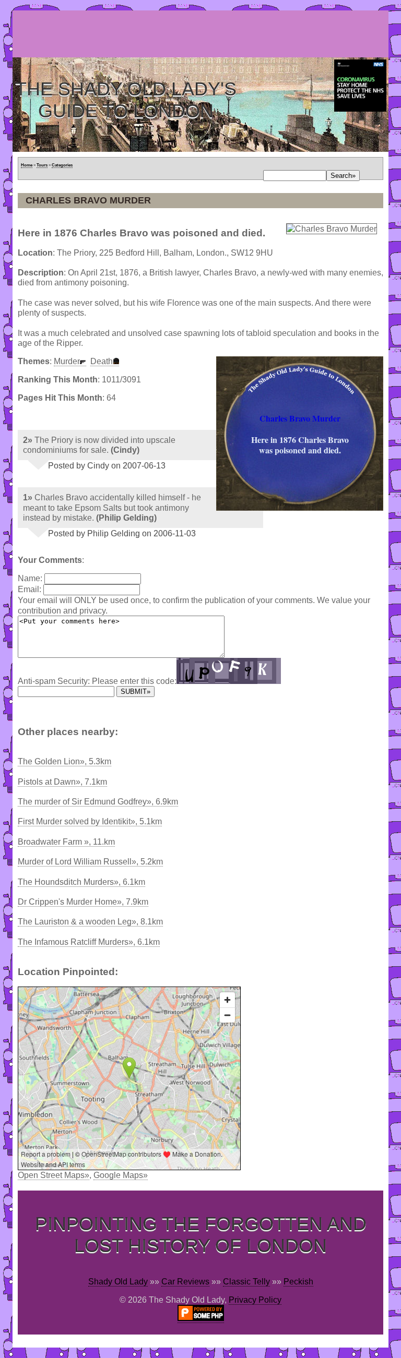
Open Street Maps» (53, 1175)
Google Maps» (120, 1175)
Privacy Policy (255, 1299)
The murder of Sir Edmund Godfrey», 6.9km (98, 801)
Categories (62, 165)
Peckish (298, 1281)
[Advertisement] (203, 33)
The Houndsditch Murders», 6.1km (81, 882)
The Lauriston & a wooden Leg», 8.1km (90, 921)
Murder (67, 361)
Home (26, 165)
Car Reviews (185, 1281)
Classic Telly (246, 1281)
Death (101, 361)
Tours (42, 165)
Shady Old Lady (118, 1281)
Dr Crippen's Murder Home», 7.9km (83, 901)
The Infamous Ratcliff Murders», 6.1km (89, 942)
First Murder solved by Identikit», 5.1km (90, 821)
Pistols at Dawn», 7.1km (62, 781)
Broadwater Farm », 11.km (66, 841)
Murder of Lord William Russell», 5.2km (90, 861)
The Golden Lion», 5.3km (64, 761)
